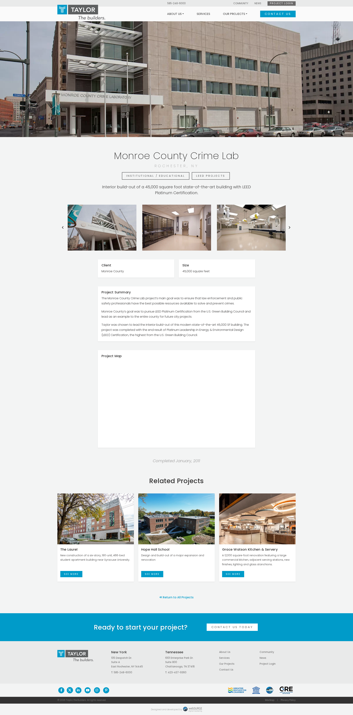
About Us (174, 14)
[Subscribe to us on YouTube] (88, 690)
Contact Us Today (232, 627)
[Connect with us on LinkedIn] (78, 690)
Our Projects (234, 14)
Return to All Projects (178, 597)
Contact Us (278, 14)
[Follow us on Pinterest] (106, 690)
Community (240, 3)
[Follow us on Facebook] (61, 690)
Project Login (281, 3)
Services (203, 14)
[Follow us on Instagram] (97, 690)
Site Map (269, 700)
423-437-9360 (177, 672)
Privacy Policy (288, 700)
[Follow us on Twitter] (70, 690)
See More (71, 574)
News (257, 3)
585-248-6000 (176, 3)
